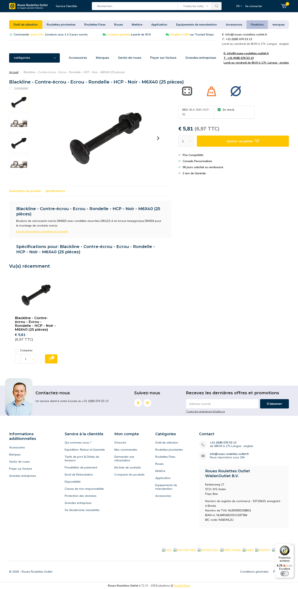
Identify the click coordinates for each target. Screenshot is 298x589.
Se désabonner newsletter (82, 510)
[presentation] (158, 138)
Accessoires (234, 24)
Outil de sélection (25, 24)
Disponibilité (73, 481)
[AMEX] (248, 550)
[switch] (285, 573)
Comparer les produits (129, 474)
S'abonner (274, 404)
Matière (137, 24)
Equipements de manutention (196, 24)
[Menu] (291, 545)
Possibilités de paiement (81, 467)
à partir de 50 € (129, 34)
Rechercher (217, 6)
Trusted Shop (182, 585)
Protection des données (80, 496)
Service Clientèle (66, 6)
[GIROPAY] (262, 550)
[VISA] (167, 550)
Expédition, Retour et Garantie (85, 449)
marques (278, 24)
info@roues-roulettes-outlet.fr (229, 454)
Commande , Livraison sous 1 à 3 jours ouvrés (51, 34)
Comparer (26, 350)
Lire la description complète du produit (42, 231)
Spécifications (55, 191)
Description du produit (25, 191)
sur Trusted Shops (192, 34)
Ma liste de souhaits (127, 467)
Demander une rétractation (124, 458)
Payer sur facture (163, 58)
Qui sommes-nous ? (78, 442)
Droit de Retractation (79, 474)
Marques (102, 58)
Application (159, 24)
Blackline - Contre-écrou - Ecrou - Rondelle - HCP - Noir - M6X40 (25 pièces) (35, 323)
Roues (118, 24)
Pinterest (147, 403)
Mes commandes (125, 449)
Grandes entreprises (200, 58)
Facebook (138, 403)
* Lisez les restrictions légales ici (205, 411)
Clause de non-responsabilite (84, 489)
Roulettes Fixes (94, 24)
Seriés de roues (129, 58)
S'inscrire (120, 442)
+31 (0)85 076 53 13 (223, 442)
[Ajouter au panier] (51, 358)
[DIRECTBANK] (230, 550)
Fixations (257, 24)
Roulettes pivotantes (61, 24)
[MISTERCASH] (208, 550)
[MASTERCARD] (185, 550)
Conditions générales (254, 571)
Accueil (13, 72)
